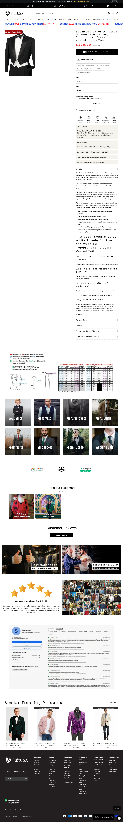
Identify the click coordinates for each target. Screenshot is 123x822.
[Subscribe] (26, 779)
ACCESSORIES (98, 19)
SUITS (7, 19)
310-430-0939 (97, 131)
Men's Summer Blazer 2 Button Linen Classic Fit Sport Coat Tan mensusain (105, 744)
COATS (54, 19)
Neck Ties (112, 764)
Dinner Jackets (98, 762)
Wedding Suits (98, 764)
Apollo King (67, 775)
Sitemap (36, 762)
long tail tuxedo (98, 69)
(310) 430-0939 (13, 800)
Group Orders (53, 782)
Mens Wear (112, 771)
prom (78, 65)
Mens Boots (67, 760)
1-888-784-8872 (89, 147)
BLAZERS (24, 19)
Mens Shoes (67, 762)
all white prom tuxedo (102, 65)
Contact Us (52, 760)
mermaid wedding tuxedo (84, 69)
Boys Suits (97, 769)
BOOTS (69, 19)
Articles (51, 784)
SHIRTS (33, 19)
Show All (112, 703)
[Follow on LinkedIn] (21, 810)
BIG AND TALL (86, 19)
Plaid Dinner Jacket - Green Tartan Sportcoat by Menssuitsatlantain (15, 744)
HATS (76, 19)
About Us (52, 767)
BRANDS (109, 19)
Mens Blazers (98, 767)
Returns (36, 760)
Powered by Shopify (25, 816)
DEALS (116, 19)
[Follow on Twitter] (11, 810)
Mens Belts (112, 762)
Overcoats (97, 771)
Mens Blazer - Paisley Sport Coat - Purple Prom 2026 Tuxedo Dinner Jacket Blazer (76, 744)
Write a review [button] (61, 535)
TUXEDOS (15, 19)
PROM (47, 19)
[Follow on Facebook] (6, 810)
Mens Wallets (113, 769)
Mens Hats (112, 760)
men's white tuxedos (88, 65)
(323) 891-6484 (13, 803)
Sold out (97, 104)
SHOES (40, 19)
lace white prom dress (83, 72)
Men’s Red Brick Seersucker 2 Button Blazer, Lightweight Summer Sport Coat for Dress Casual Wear (45, 744)
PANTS (61, 19)
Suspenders (112, 767)
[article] (21, 506)
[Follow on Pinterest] (16, 810)
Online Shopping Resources (37, 771)
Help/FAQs (52, 787)
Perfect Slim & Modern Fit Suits (83, 787)
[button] (94, 110)
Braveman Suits (68, 782)
